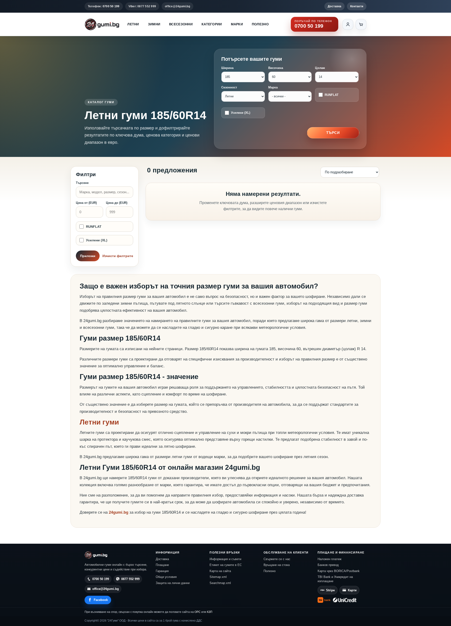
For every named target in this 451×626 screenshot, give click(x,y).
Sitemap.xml (218, 577)
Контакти (356, 6)
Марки (237, 24)
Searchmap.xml (220, 583)
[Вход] (347, 24)
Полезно (260, 24)
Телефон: (104, 6)
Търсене (82, 183)
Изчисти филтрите (117, 256)
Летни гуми (99, 422)
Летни (133, 24)
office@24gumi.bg (177, 6)
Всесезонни (181, 24)
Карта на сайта (220, 571)
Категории (212, 24)
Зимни (154, 24)
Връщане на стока (277, 565)
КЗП (209, 612)
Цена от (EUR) (86, 203)
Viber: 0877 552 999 (142, 6)
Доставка (334, 6)
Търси (333, 133)
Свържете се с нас (277, 559)
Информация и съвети (225, 559)
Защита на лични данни (173, 583)
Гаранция (162, 571)
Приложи (87, 256)
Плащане (162, 565)
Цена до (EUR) (116, 203)
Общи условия (166, 577)
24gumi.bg (118, 512)
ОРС (197, 612)
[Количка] (361, 24)
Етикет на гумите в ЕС (226, 565)
